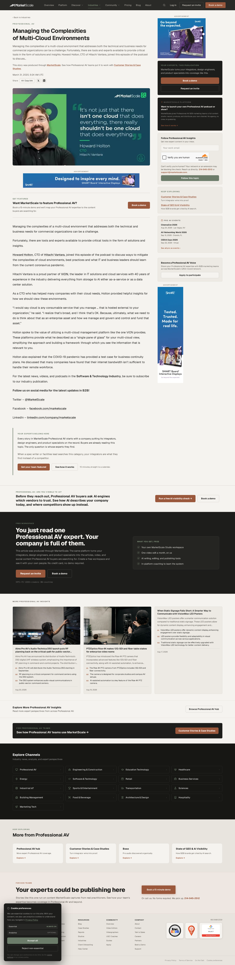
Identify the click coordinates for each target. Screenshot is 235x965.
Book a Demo (140, 945)
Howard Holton (23, 255)
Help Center (83, 949)
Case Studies (83, 928)
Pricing (127, 5)
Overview (49, 5)
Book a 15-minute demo (159, 889)
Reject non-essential (32, 948)
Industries (93, 5)
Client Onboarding (85, 945)
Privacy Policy (170, 960)
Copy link (29, 80)
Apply (108, 945)
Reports (81, 932)
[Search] (164, 5)
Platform (62, 5)
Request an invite (191, 5)
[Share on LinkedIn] (44, 80)
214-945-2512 (205, 169)
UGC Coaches (112, 936)
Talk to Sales (140, 932)
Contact (138, 928)
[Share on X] (38, 80)
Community (111, 5)
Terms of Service (185, 960)
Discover (76, 5)
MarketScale (54, 65)
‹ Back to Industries (21, 17)
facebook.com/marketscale (47, 408)
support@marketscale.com (174, 172)
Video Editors (111, 928)
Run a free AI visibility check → (175, 498)
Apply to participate (190, 275)
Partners (138, 940)
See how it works (64, 467)
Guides (109, 940)
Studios (81, 936)
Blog (138, 5)
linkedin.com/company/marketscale (51, 417)
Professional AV (24, 24)
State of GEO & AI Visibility (175, 205)
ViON (64, 274)
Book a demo (139, 205)
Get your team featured (33, 467)
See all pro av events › (170, 248)
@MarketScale (34, 399)
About (148, 5)
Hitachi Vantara (54, 255)
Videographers (112, 932)
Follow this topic (190, 178)
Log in (173, 5)
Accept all (32, 940)
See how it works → (169, 125)
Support (138, 949)
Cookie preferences (214, 960)
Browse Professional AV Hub (204, 709)
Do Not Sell (199, 960)
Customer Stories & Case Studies (178, 196)
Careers (138, 936)
